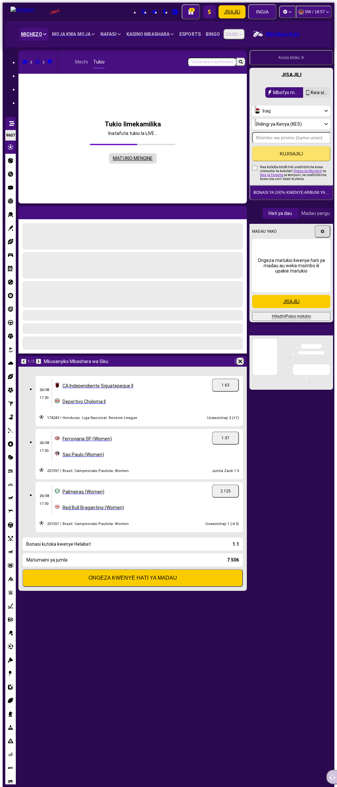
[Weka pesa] (209, 11)
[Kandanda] (37, 61)
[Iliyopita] (23, 211)
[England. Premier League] (50, 61)
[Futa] (240, 211)
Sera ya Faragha (271, 175)
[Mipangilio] (287, 12)
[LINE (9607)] (25, 61)
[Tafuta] (241, 62)
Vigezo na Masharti (307, 171)
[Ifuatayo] (40, 211)
